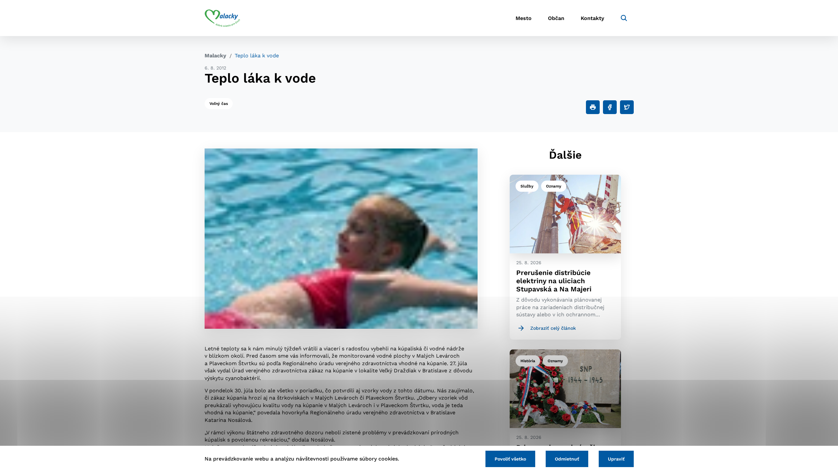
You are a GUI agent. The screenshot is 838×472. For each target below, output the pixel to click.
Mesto (524, 18)
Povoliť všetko (510, 459)
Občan (556, 18)
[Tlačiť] (593, 107)
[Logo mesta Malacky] (222, 18)
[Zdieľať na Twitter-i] (627, 107)
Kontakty (592, 18)
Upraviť (616, 459)
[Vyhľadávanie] (624, 18)
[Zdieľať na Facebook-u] (610, 107)
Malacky (215, 55)
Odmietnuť (567, 459)
